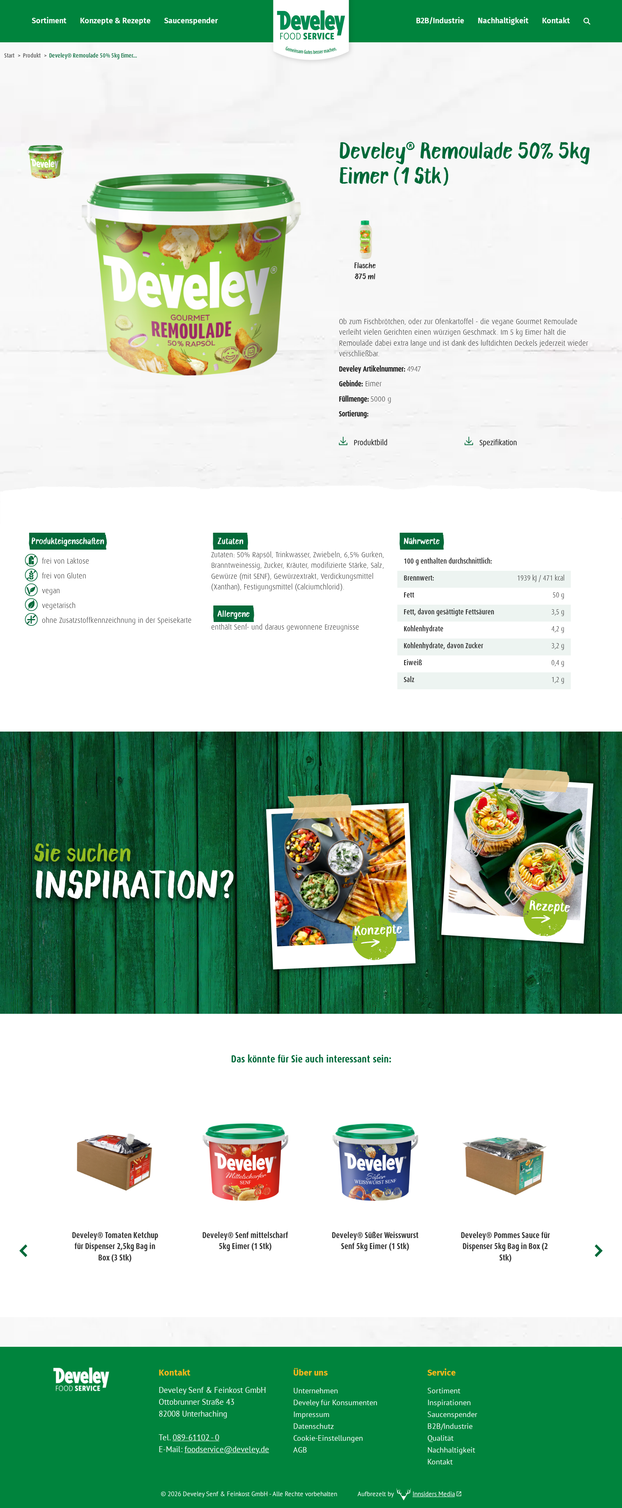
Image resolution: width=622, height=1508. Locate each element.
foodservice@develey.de (226, 1449)
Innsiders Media (434, 1494)
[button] (24, 1250)
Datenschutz (313, 1426)
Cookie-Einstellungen (328, 1438)
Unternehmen (315, 1390)
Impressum (311, 1414)
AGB (300, 1450)
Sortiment (443, 1390)
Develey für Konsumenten (335, 1402)
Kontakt (440, 1462)
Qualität (440, 1438)
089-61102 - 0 (196, 1437)
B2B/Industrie (450, 1426)
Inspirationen (449, 1402)
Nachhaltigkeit (451, 1450)
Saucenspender (452, 1414)
